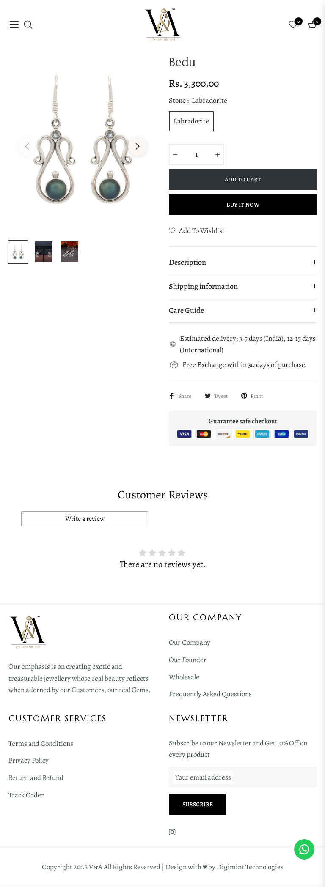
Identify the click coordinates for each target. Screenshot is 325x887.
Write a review (85, 518)
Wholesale (184, 677)
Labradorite (191, 121)
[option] (82, 141)
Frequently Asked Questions (210, 694)
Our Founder (188, 660)
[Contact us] (304, 849)
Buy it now (242, 205)
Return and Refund (35, 778)
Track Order (26, 795)
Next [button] (137, 146)
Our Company (189, 642)
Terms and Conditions (40, 743)
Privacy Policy (28, 760)
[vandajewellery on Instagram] (172, 831)
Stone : (198, 100)
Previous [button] (27, 146)
